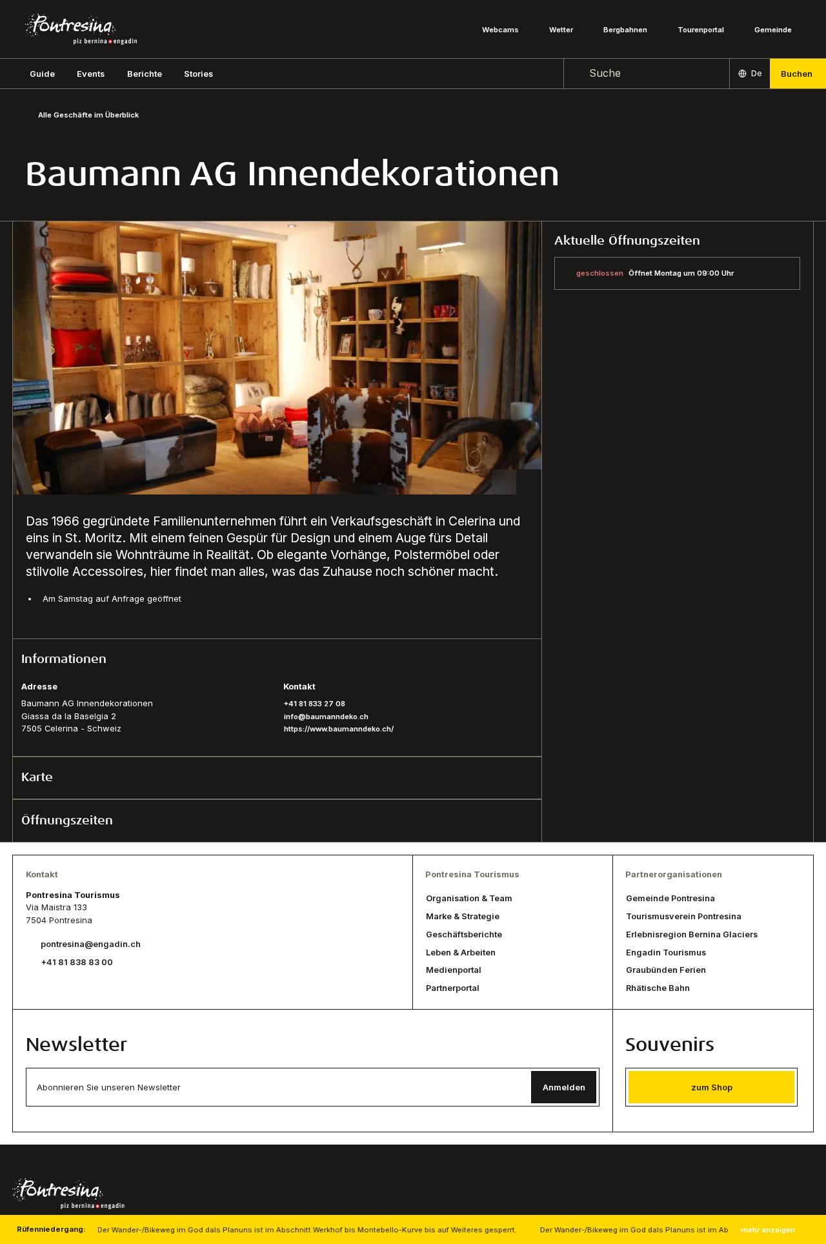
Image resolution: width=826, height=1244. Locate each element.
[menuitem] (90, 74)
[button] (42, 74)
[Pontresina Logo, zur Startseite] (81, 29)
